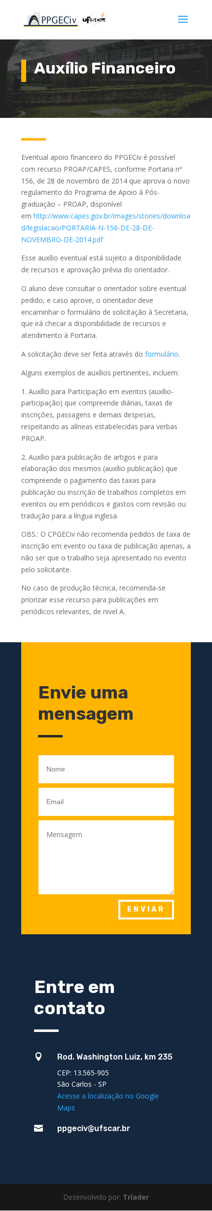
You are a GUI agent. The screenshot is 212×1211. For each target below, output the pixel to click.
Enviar (146, 909)
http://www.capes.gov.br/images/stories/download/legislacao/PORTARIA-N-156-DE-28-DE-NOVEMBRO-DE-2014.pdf (105, 227)
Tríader (136, 1197)
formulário (161, 354)
